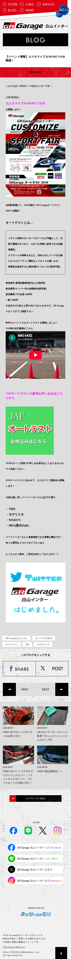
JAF (27, 644)
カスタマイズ (43, 644)
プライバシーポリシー (14, 947)
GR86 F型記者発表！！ (49, 771)
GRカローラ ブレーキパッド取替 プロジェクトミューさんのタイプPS (52, 736)
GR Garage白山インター (16, 638)
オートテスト (11, 644)
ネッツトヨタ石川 (43, 638)
